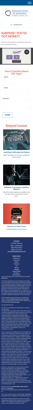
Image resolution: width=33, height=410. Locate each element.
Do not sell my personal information (11, 302)
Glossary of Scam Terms (16, 226)
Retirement (16, 258)
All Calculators (16, 275)
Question (6, 98)
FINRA (9, 388)
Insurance (16, 264)
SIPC (12, 388)
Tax (16, 266)
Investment (16, 260)
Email (6, 88)
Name (6, 77)
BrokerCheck (4, 278)
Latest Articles (16, 271)
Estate (16, 262)
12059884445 (17, 25)
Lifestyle (16, 269)
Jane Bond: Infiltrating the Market (16, 152)
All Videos (16, 273)
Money (17, 267)
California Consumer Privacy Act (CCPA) (20, 299)
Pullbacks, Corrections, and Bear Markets (16, 188)
